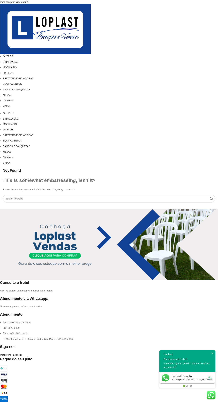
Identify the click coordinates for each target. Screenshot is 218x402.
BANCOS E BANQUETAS (16, 89)
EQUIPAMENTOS (12, 83)
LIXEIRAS (8, 73)
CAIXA (6, 106)
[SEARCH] (211, 199)
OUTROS (8, 56)
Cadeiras (8, 100)
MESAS (7, 95)
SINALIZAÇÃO (11, 62)
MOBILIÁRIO (10, 67)
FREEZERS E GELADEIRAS (18, 78)
